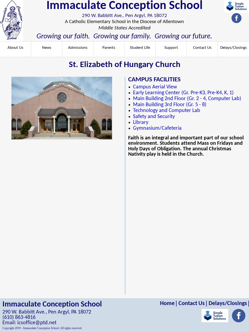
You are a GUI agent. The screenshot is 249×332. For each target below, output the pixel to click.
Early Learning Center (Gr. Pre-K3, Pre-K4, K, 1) (183, 93)
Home (167, 303)
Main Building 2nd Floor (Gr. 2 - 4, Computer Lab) (187, 99)
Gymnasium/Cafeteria (157, 128)
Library (140, 122)
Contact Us (202, 48)
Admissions (78, 48)
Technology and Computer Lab (166, 110)
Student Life (140, 48)
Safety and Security (154, 116)
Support (171, 48)
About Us (15, 48)
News (46, 48)
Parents (108, 48)
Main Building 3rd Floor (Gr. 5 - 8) (169, 105)
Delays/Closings (233, 48)
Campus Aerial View (155, 87)
